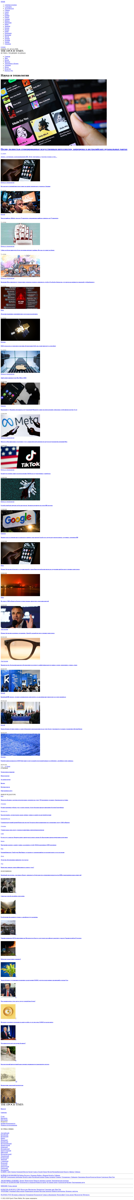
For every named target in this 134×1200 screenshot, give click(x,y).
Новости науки (41, 1182)
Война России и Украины (28, 1175)
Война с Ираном (42, 1175)
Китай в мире (27, 1177)
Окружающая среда (78, 1182)
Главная (7, 56)
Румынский (5, 1158)
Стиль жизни (69, 1195)
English (7, 15)
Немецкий (4, 1147)
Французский (5, 1145)
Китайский (4, 1135)
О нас (3, 1116)
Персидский (5, 1166)
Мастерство (32, 1189)
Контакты (4, 1118)
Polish (7, 31)
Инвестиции (29, 1180)
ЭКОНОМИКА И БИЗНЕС (10, 1180)
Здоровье (8, 65)
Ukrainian (8, 44)
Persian (7, 30)
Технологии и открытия (28, 1182)
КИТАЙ (3, 1177)
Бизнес (22, 1180)
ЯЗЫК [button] (3, 1)
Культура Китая (95, 1177)
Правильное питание (32, 1191)
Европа (3, 406)
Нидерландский (6, 1154)
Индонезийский (6, 1143)
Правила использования (9, 1125)
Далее (8, 766)
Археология (62, 1182)
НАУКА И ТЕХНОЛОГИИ (10, 1182)
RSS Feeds (4, 1120)
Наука (7, 67)
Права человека (50, 1177)
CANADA (8, 7)
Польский (4, 1163)
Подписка (4, 1122)
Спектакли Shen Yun (108, 1177)
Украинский (5, 1156)
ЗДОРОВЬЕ (5, 1191)
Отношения (30, 1195)
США (9, 1172)
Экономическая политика (60, 1180)
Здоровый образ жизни (17, 1191)
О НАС (3, 47)
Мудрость (86, 1195)
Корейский (4, 1142)
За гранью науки (52, 1182)
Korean (7, 28)
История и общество (18, 1195)
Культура (8, 69)
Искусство (24, 1189)
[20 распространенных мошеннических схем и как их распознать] (20, 308)
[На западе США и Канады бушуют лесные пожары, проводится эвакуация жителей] (20, 595)
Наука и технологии (7, 182)
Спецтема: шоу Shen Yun (53, 1189)
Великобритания (57, 1172)
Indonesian (8, 22)
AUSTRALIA (9, 8)
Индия (49, 1172)
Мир (6, 58)
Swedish (7, 40)
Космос (3, 342)
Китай (7, 60)
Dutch (7, 14)
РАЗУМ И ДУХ (6, 1195)
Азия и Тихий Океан (40, 1172)
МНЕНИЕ (4, 1186)
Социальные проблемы (14, 1177)
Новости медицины (58, 1191)
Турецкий (4, 1165)
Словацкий (4, 1161)
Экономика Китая (84, 1177)
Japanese (7, 26)
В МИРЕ (4, 1172)
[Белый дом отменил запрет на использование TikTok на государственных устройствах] (20, 468)
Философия (61, 1195)
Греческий (4, 1168)
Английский (5, 1133)
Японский (4, 1140)
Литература (40, 1189)
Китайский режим (38, 1177)
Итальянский (5, 1149)
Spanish (7, 38)
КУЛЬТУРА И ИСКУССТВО (10, 1189)
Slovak (7, 37)
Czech (7, 12)
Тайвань (77, 1172)
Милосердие (78, 1195)
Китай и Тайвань (54, 1175)
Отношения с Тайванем (69, 1177)
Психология (38, 1195)
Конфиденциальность (8, 1123)
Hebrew (7, 21)
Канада (66, 1172)
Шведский (4, 1152)
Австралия (4, 629)
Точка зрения (12, 1186)
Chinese (7, 10)
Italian (7, 24)
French (7, 17)
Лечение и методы (72, 1191)
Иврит (3, 1138)
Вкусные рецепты (45, 1191)
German (7, 19)
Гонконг (58, 1177)
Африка (71, 1172)
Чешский (4, 1159)
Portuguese (8, 33)
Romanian (8, 35)
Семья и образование (49, 1195)
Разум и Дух (9, 70)
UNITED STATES (11, 5)
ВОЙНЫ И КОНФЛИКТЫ (10, 1175)
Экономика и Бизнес (12, 63)
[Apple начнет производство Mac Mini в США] (20, 372)
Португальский (6, 1150)
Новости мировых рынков (42, 1180)
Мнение (7, 62)
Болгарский (5, 1170)
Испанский (4, 1136)
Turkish (7, 42)
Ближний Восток (22, 1172)
